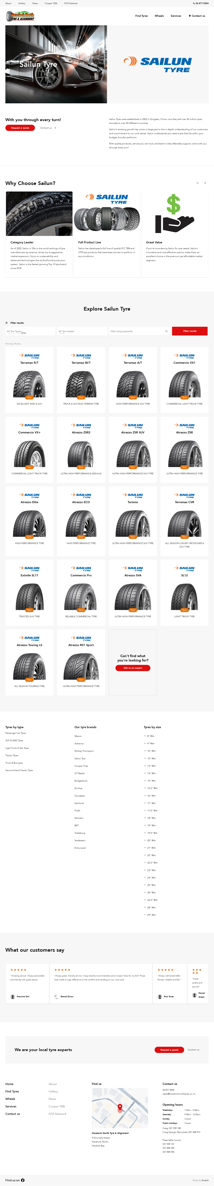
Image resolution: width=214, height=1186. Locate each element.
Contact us (198, 16)
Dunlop (78, 788)
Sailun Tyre (80, 758)
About (8, 3)
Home (9, 1084)
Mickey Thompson (84, 751)
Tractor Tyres (11, 755)
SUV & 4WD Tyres (14, 740)
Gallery (21, 3)
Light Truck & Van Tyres (17, 748)
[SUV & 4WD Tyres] (30, 332)
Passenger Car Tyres (15, 733)
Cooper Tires (81, 766)
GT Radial (79, 773)
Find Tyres (141, 16)
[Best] (82, 332)
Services (176, 16)
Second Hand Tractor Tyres (19, 770)
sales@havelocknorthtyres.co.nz (179, 1093)
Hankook (79, 803)
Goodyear (80, 795)
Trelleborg (80, 833)
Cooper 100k (51, 3)
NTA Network (70, 3)
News (35, 3)
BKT (77, 825)
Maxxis (78, 736)
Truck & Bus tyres (14, 763)
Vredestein (80, 840)
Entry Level (80, 848)
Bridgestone (81, 780)
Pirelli (77, 810)
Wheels (159, 16)
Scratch (205, 1180)
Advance (79, 743)
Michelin (79, 818)
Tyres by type (14, 727)
